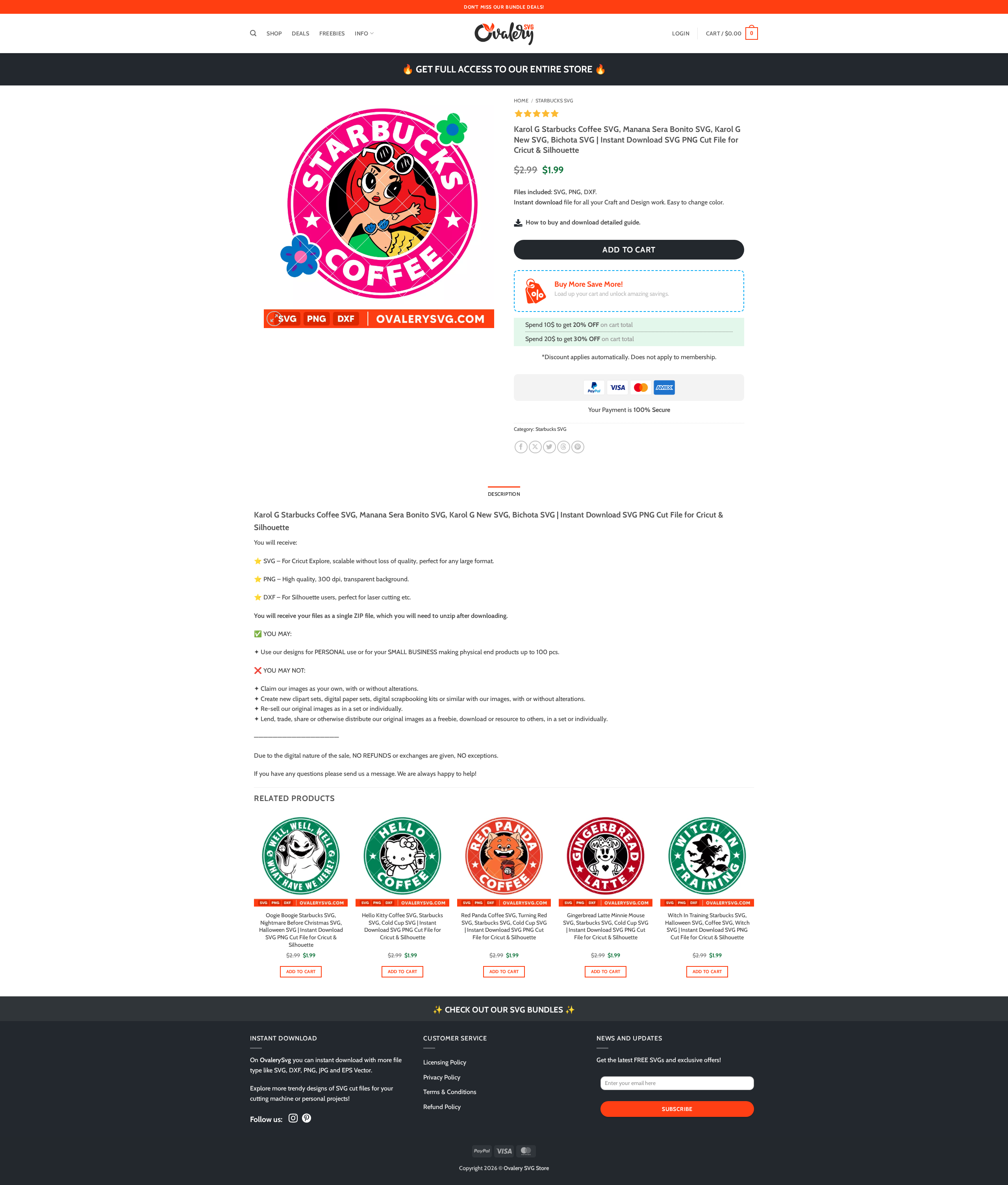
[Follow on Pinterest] (306, 1119)
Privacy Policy (441, 1077)
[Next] (754, 904)
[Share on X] (535, 447)
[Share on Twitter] (549, 447)
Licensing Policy (444, 1062)
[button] (253, 33)
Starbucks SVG (554, 101)
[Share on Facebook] (521, 447)
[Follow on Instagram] (293, 1119)
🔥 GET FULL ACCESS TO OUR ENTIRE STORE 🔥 (504, 69)
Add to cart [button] (301, 971)
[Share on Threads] (563, 447)
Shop (274, 33)
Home (521, 101)
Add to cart (629, 249)
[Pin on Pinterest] (577, 447)
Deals (300, 33)
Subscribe (677, 1109)
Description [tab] (504, 494)
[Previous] (254, 904)
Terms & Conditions (449, 1092)
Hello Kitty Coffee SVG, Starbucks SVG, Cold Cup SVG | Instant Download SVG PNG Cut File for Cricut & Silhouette (402, 926)
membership (698, 357)
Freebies (332, 33)
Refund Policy (442, 1107)
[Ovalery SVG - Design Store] (504, 33)
